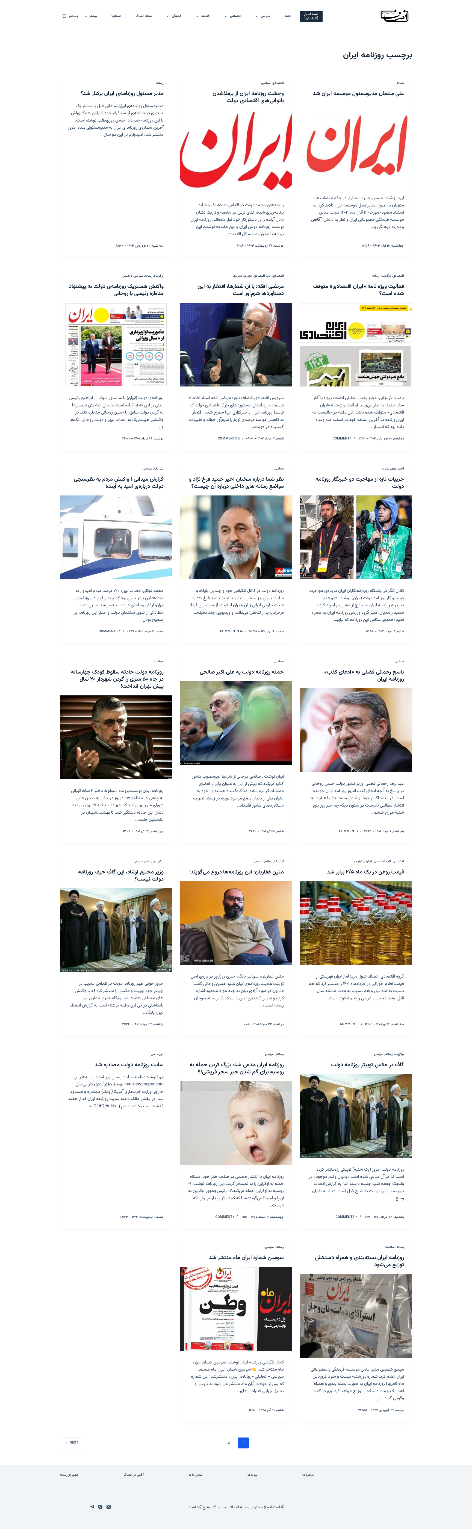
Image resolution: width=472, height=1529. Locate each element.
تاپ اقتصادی (262, 275)
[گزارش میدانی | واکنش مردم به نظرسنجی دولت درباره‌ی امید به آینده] (116, 537)
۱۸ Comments (231, 631)
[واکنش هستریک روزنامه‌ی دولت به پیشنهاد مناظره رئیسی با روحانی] (116, 345)
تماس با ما (195, 1475)
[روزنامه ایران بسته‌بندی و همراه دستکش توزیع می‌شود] (356, 1316)
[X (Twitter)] (109, 1507)
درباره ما (308, 1475)
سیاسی (265, 16)
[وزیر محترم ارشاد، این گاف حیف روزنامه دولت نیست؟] (116, 930)
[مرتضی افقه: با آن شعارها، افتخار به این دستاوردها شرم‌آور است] (236, 345)
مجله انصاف (143, 16)
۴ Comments (109, 631)
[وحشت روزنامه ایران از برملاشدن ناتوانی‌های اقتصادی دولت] (236, 152)
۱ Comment (341, 438)
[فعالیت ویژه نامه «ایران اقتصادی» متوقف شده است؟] (356, 345)
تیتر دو (358, 861)
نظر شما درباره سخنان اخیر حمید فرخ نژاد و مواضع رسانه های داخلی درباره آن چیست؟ (236, 483)
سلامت (390, 1247)
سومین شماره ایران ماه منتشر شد (246, 1257)
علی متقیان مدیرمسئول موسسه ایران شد (358, 93)
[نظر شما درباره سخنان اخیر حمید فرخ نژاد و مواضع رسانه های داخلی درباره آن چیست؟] (236, 537)
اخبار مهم (397, 468)
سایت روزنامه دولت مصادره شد (129, 1065)
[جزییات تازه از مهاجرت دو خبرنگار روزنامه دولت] (356, 537)
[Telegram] (92, 1507)
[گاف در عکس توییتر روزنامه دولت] (356, 1116)
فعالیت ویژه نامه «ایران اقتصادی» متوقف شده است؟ (358, 290)
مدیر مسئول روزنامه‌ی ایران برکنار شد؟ (122, 93)
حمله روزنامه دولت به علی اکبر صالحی (242, 672)
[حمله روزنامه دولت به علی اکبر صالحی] (236, 723)
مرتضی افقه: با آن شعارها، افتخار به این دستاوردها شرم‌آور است (240, 290)
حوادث (159, 661)
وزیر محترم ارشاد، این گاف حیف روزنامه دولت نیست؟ (121, 876)
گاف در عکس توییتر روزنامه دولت (367, 1065)
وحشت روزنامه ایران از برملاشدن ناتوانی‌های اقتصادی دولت (248, 97)
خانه (288, 16)
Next (74, 1442)
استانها (116, 16)
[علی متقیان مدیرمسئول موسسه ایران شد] (356, 145)
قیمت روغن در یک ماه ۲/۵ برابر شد (365, 872)
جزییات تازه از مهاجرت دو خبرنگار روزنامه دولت (359, 483)
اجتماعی (235, 16)
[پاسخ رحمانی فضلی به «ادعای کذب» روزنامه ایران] (356, 730)
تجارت (248, 275)
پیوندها (252, 1475)
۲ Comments (346, 1217)
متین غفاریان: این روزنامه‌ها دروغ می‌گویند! (236, 872)
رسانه (400, 83)
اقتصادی (278, 83)
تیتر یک (237, 275)
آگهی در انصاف (133, 1475)
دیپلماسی (157, 1054)
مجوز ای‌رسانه (69, 1475)
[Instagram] (100, 1507)
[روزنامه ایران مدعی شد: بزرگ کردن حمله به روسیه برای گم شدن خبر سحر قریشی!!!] (236, 1123)
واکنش (127, 275)
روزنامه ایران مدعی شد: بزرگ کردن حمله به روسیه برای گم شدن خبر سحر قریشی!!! (237, 1068)
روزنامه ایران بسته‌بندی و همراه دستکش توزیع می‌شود (359, 1261)
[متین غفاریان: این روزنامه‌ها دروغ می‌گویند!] (236, 923)
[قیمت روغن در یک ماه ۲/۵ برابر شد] (356, 923)
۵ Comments (229, 438)
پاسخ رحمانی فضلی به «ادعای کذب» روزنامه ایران (364, 676)
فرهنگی (177, 16)
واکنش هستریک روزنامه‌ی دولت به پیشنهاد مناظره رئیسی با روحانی (116, 290)
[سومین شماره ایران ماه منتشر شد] (236, 1309)
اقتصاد (205, 16)
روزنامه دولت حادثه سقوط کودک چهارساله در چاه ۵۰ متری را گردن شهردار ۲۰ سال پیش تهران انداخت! (117, 679)
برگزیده (386, 275)
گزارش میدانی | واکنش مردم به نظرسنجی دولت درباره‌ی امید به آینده (119, 483)
